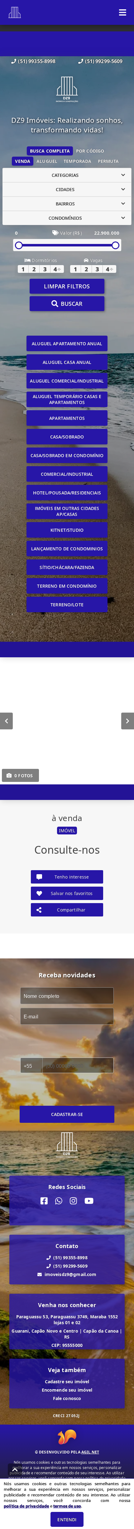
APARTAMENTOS (67, 418)
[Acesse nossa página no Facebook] (44, 1201)
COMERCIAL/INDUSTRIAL (67, 474)
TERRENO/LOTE (67, 605)
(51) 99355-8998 (36, 61)
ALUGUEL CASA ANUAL (67, 362)
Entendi (66, 1519)
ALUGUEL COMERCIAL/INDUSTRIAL (67, 381)
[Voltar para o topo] (15, 1469)
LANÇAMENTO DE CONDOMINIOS (67, 549)
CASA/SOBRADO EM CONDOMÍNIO (67, 455)
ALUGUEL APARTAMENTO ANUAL (67, 344)
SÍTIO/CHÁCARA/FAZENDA (67, 567)
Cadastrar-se (67, 1114)
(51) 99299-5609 (103, 61)
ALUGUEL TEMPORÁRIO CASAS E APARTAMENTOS (67, 399)
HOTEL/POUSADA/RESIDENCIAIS (67, 493)
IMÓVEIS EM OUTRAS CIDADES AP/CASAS (67, 511)
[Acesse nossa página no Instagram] (73, 1201)
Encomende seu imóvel (67, 1390)
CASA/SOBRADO (67, 437)
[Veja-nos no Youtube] (88, 1201)
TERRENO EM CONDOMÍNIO (67, 586)
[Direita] (127, 721)
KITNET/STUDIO (67, 530)
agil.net (90, 1452)
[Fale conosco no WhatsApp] (58, 1201)
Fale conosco (67, 1398)
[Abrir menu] (122, 12)
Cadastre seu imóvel (67, 1381)
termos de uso (67, 1506)
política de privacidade (26, 1506)
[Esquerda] (6, 721)
